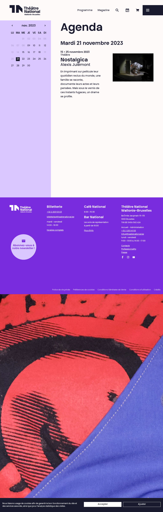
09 (28, 46)
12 (45, 46)
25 (39, 59)
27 (12, 66)
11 (39, 46)
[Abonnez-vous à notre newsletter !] (133, 257)
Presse (124, 253)
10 (34, 46)
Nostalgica (74, 60)
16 (29, 52)
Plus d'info (89, 231)
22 (23, 59)
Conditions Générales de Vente (112, 290)
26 (45, 59)
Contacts (125, 246)
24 (34, 59)
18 (39, 52)
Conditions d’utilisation (140, 290)
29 (23, 66)
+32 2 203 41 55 (128, 231)
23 (28, 59)
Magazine (104, 10)
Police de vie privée (61, 290)
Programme (84, 10)
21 (18, 59)
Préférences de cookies (84, 290)
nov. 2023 (23, 25)
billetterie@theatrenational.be (60, 217)
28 (18, 66)
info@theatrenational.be (132, 234)
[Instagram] (128, 257)
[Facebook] (122, 257)
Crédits (157, 290)
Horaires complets (55, 230)
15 (23, 52)
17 (34, 52)
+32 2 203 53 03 (54, 212)
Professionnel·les (128, 249)
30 (28, 66)
